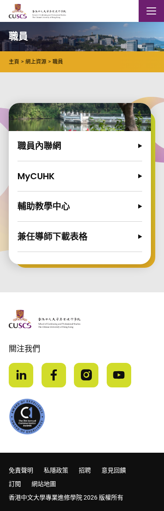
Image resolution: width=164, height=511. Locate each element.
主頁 (14, 62)
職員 (57, 62)
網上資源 (35, 62)
